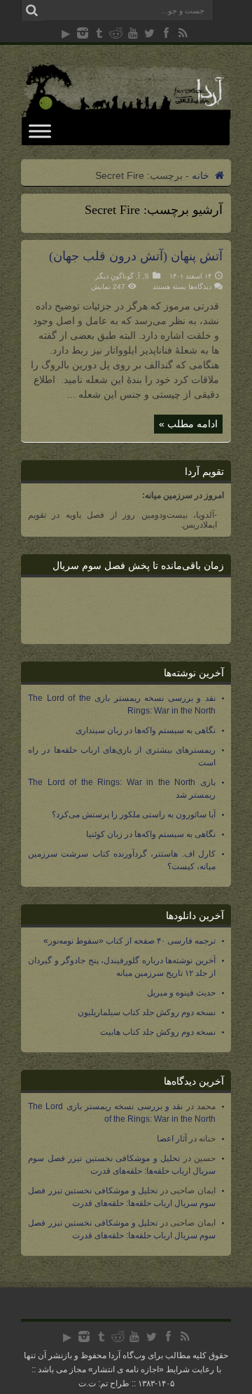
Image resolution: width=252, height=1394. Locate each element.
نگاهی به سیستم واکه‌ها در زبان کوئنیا (151, 834)
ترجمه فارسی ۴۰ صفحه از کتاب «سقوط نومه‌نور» (129, 941)
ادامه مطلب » (188, 423)
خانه (202, 175)
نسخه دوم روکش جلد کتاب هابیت (158, 1032)
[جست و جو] (31, 10)
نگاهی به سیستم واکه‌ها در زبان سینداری (146, 730)
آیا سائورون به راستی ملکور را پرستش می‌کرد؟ (134, 814)
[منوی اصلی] (40, 131)
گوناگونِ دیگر (114, 276)
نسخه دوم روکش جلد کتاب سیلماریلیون (147, 1012)
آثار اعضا (172, 1139)
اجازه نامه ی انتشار (126, 1369)
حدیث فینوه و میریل (181, 993)
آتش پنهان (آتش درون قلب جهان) (136, 256)
